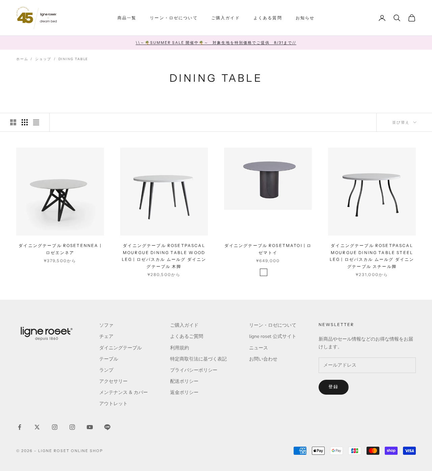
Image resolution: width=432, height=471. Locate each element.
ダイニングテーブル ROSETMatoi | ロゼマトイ (268, 249)
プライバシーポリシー (193, 370)
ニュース (258, 348)
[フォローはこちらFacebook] (19, 427)
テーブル (108, 359)
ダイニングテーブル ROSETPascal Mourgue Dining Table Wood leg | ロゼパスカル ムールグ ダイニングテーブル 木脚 (164, 256)
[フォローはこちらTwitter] (37, 427)
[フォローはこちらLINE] (107, 427)
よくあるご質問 (186, 336)
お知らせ (305, 17)
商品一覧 (127, 17)
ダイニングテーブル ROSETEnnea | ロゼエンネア (60, 249)
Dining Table (73, 59)
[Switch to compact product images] (36, 122)
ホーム (22, 59)
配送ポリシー (184, 381)
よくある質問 (267, 17)
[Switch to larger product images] (13, 122)
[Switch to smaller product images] (25, 122)
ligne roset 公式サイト (272, 336)
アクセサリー (113, 381)
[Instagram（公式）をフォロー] (54, 427)
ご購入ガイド (225, 17)
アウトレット (113, 403)
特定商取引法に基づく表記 (198, 359)
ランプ (106, 370)
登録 (333, 387)
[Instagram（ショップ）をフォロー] (72, 427)
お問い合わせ (263, 359)
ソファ (106, 325)
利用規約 (179, 348)
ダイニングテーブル (120, 348)
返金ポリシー (184, 392)
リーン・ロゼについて (174, 17)
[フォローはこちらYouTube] (89, 427)
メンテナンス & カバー (123, 392)
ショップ (43, 59)
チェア (106, 336)
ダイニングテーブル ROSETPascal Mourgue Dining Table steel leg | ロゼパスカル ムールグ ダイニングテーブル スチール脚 (372, 256)
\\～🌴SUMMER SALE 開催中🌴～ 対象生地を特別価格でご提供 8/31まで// (216, 42)
